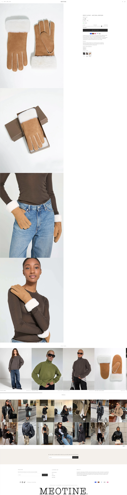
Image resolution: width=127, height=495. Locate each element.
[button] (2, 2)
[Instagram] (22, 482)
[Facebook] (20, 482)
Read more (85, 475)
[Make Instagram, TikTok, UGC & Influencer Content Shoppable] (124, 446)
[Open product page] (16, 369)
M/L (87, 20)
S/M (84, 20)
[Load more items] (63, 446)
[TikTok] (24, 482)
